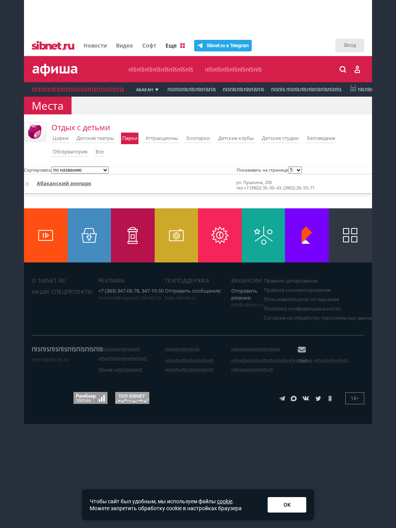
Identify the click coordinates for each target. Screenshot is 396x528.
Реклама (111, 280)
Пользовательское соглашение (301, 299)
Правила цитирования (290, 280)
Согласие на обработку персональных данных (320, 317)
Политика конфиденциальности (302, 308)
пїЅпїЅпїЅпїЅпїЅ (182, 349)
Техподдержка (187, 280)
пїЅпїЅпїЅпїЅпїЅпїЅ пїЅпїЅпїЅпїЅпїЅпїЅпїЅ (122, 354)
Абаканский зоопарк (64, 183)
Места (48, 105)
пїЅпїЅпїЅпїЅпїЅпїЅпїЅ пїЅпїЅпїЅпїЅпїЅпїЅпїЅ (189, 365)
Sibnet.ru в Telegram (228, 45)
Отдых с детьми (80, 127)
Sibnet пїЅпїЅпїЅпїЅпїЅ (323, 360)
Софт (149, 45)
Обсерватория (70, 151)
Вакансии (246, 280)
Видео (124, 45)
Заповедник (321, 138)
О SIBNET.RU (49, 280)
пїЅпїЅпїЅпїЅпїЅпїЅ (243, 89)
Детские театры (95, 138)
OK (287, 505)
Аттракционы (161, 138)
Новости (95, 45)
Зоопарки (198, 138)
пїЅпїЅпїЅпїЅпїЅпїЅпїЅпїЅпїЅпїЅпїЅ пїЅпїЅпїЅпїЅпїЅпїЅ (269, 365)
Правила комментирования (297, 289)
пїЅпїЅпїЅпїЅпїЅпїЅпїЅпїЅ (160, 69)
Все (100, 151)
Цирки (60, 138)
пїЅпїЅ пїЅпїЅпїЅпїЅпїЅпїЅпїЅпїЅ (306, 89)
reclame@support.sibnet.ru (129, 297)
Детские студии (280, 138)
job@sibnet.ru (247, 304)
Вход (350, 44)
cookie (224, 501)
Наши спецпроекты (62, 291)
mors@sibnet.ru (50, 359)
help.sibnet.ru (180, 297)
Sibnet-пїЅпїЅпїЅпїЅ (120, 369)
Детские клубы (236, 138)
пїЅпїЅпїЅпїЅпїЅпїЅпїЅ (233, 69)
